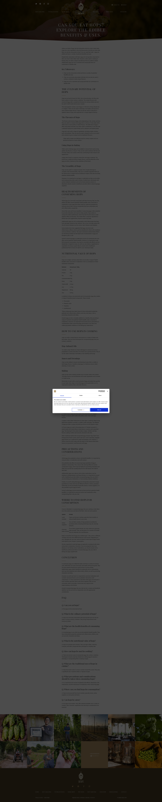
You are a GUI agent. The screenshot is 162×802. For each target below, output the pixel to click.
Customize (80, 409)
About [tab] (100, 395)
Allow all (99, 409)
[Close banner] (107, 391)
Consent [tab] (62, 395)
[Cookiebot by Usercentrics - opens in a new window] (99, 391)
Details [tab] (81, 395)
